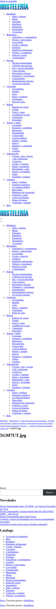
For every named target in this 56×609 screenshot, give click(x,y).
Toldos (15, 148)
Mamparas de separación (23, 192)
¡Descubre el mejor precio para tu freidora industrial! (23, 524)
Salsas (15, 174)
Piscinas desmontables (22, 63)
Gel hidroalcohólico (21, 187)
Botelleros (16, 24)
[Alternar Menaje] (50, 315)
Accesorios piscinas (21, 83)
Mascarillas (17, 190)
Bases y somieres (20, 96)
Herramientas (18, 133)
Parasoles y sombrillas (22, 128)
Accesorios (17, 32)
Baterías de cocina (20, 107)
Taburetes (16, 21)
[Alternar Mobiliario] (50, 225)
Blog (8, 205)
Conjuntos (16, 125)
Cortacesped (17, 135)
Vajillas (15, 109)
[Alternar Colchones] (50, 297)
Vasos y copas (18, 112)
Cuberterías (17, 117)
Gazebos (16, 151)
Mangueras (17, 130)
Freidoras (16, 47)
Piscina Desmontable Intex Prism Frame (18, 516)
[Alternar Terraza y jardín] (50, 333)
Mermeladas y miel (20, 169)
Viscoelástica (18, 89)
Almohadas (17, 99)
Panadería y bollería (21, 177)
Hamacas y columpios (22, 146)
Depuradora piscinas (21, 73)
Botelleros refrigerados (22, 50)
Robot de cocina (19, 55)
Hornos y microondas (22, 40)
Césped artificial (19, 138)
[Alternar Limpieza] (50, 390)
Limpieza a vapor (20, 195)
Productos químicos (21, 184)
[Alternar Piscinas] (50, 272)
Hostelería (4, 421)
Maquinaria (14, 421)
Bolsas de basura (19, 200)
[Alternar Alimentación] (50, 364)
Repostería (17, 120)
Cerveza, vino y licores (22, 156)
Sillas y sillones (19, 16)
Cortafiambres (18, 58)
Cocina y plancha (20, 45)
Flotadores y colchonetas (23, 76)
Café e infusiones (20, 159)
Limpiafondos (18, 78)
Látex (14, 94)
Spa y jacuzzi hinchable (22, 68)
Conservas (17, 161)
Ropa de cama (18, 102)
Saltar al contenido (8, 1)
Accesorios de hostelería (17, 536)
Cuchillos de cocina (21, 115)
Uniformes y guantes (21, 202)
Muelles (15, 91)
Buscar (3, 488)
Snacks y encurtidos (21, 171)
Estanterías (17, 27)
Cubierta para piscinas (22, 65)
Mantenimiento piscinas (22, 81)
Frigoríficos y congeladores (24, 37)
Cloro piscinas (18, 71)
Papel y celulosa (19, 182)
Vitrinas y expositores (22, 52)
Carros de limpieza (20, 197)
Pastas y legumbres (20, 166)
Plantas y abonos (19, 140)
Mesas (15, 19)
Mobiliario (10, 577)
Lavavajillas (17, 42)
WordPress (29, 600)
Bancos (15, 143)
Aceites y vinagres (20, 164)
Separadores (17, 29)
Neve (2, 600)
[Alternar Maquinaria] (50, 246)
